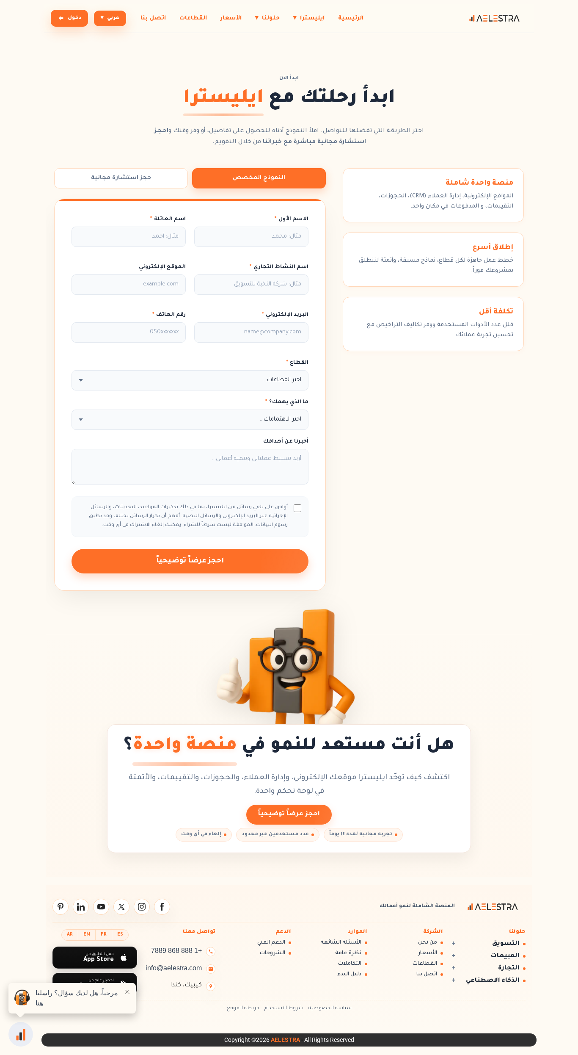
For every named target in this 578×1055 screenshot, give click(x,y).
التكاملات (349, 964)
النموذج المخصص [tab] (259, 178)
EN (86, 934)
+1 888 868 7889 (176, 950)
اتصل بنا (153, 18)
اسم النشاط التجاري (279, 267)
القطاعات (193, 18)
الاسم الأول (291, 219)
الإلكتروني (311, 778)
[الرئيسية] (494, 18)
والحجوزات (221, 778)
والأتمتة (142, 778)
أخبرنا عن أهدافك (285, 442)
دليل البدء (349, 974)
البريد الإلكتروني (285, 315)
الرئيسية (350, 18)
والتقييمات (179, 778)
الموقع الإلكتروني (162, 267)
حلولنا (267, 18)
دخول (74, 18)
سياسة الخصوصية (330, 1008)
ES (120, 934)
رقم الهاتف (169, 315)
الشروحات (272, 953)
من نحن (427, 943)
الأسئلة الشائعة (340, 943)
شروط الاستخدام (283, 1008)
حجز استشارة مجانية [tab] (121, 178)
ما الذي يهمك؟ (286, 402)
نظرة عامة (348, 953)
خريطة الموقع (243, 1008)
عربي (110, 18)
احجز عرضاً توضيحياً (190, 561)
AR (70, 934)
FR (104, 934)
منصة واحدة (184, 746)
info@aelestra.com (174, 968)
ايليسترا (309, 18)
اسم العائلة (168, 219)
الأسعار (231, 18)
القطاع (297, 363)
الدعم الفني (271, 943)
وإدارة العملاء (267, 778)
